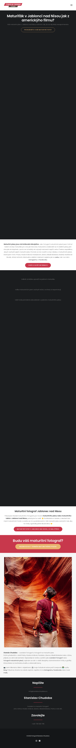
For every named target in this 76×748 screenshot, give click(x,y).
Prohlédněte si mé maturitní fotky (38, 30)
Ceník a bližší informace (38, 265)
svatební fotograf (56, 658)
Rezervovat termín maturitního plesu (38, 547)
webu (57, 257)
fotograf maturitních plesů (13, 660)
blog (5, 670)
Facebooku (43, 260)
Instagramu (33, 260)
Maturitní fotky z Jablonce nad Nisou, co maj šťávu (38, 529)
